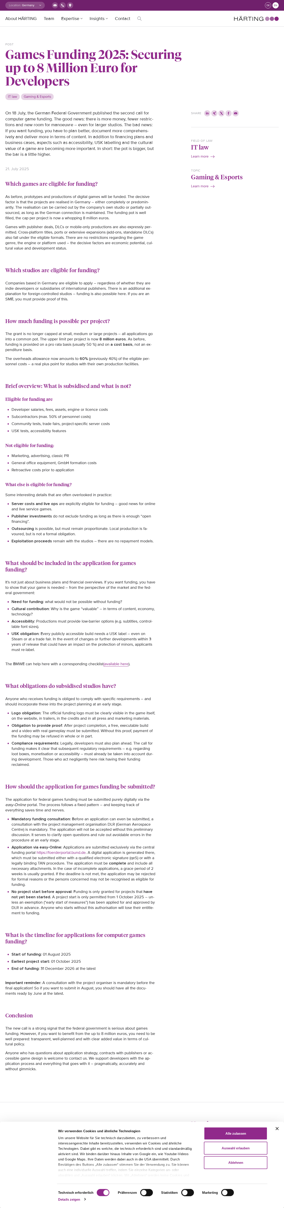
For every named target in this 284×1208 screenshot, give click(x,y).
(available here (115, 663)
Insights (97, 18)
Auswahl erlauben (236, 1148)
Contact (122, 18)
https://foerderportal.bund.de (61, 852)
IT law (200, 147)
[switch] (146, 1192)
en (275, 5)
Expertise (70, 18)
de (268, 5)
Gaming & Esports (217, 177)
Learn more (200, 156)
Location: (15, 5)
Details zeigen (69, 1199)
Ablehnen (235, 1162)
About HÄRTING (21, 18)
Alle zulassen (235, 1133)
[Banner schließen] (277, 1128)
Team (49, 18)
